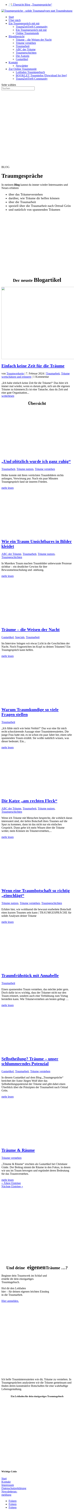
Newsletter (22, 65)
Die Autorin (22, 55)
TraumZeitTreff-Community (32, 26)
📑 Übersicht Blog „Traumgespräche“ (30, 4)
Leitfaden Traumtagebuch (30, 72)
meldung (6, 1494)
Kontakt (13, 62)
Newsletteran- (9, 1491)
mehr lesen (7, 487)
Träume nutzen (25, 469)
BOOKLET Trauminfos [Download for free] (41, 75)
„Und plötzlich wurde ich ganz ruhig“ (36, 461)
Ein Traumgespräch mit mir (24, 23)
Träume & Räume (18, 1150)
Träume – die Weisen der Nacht (34, 39)
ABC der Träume (26, 49)
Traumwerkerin (15, 373)
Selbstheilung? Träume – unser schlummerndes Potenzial (29, 1061)
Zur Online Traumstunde (23, 68)
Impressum (7, 1485)
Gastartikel (22, 59)
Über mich (15, 20)
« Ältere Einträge (11, 1183)
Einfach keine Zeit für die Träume (32, 365)
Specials (19, 637)
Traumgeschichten (26, 52)
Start (11, 16)
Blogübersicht (16, 36)
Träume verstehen (26, 42)
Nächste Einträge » (12, 1186)
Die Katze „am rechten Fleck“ (29, 800)
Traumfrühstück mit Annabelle (30, 975)
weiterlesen (7, 395)
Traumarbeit (22, 46)
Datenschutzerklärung (13, 1488)
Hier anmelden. (10, 1300)
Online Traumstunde (27, 33)
